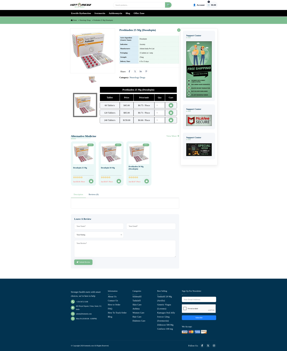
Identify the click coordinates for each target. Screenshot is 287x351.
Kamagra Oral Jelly (166, 312)
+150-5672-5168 (82, 302)
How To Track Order (117, 312)
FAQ (110, 308)
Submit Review (84, 262)
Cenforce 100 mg (165, 329)
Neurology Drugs (85, 20)
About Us (112, 296)
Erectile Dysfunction (81, 13)
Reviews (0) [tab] (94, 194)
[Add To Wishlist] (178, 30)
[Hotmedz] (81, 5)
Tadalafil (137, 300)
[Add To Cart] (91, 181)
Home (75, 20)
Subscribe (199, 318)
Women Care (138, 312)
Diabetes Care (139, 320)
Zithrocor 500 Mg (165, 325)
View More (171, 136)
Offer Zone (139, 13)
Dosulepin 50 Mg (108, 168)
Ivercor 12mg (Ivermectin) (163, 318)
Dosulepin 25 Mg (80, 168)
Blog (128, 13)
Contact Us (113, 300)
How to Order (114, 304)
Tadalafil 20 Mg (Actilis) (164, 298)
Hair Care (137, 316)
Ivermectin (100, 13)
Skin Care (137, 304)
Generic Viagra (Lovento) (164, 306)
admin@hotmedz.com (84, 314)
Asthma (136, 308)
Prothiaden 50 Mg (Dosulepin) (136, 167)
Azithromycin (115, 13)
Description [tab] (78, 194)
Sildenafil (137, 296)
